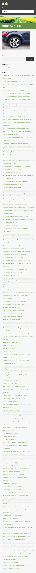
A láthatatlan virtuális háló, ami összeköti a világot (16, 93)
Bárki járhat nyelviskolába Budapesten (13, 310)
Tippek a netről (7, 542)
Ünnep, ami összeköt (8, 548)
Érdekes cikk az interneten (10, 345)
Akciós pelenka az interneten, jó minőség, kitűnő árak (17, 137)
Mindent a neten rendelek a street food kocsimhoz (16, 460)
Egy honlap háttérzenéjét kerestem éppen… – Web (16, 333)
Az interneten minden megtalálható (12, 245)
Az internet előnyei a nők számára (12, 169)
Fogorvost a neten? (8, 351)
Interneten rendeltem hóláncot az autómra (14, 419)
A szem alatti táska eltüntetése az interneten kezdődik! (18, 131)
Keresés (4, 56)
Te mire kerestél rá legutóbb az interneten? (14, 539)
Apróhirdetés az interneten (10, 140)
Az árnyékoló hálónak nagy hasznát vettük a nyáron (17, 143)
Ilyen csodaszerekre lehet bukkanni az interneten (16, 413)
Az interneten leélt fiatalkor (10, 237)
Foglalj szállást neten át (9, 348)
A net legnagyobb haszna (10, 108)
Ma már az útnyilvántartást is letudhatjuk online (15, 442)
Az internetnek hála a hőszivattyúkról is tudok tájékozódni (18, 292)
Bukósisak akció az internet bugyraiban (13, 328)
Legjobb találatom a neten (10, 436)
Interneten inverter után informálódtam (13, 416)
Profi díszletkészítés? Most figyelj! (12, 515)
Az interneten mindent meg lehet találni (13, 248)
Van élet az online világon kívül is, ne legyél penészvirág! (18, 551)
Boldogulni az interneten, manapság (12, 316)
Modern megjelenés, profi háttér (11, 471)
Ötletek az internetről (8, 504)
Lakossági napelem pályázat (10, 433)
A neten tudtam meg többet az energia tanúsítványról (17, 119)
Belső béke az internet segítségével (12, 313)
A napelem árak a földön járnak (11, 105)
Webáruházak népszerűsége (10, 562)
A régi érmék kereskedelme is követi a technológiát (16, 128)
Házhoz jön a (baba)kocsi (10, 383)
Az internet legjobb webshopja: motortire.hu (14, 190)
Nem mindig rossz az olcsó (10, 483)
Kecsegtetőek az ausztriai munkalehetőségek (15, 427)
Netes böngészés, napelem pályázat (13, 486)
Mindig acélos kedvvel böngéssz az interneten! (15, 463)
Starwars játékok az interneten (11, 518)
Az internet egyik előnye (9, 163)
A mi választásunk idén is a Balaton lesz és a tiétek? (17, 96)
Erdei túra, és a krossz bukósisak (12, 342)
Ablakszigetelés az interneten (11, 134)
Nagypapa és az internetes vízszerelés (13, 474)
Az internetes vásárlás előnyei (11, 275)
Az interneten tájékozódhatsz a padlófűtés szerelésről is (18, 251)
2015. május (6, 67)
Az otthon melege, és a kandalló (11, 307)
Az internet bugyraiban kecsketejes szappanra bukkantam (18, 160)
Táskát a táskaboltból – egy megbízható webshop (16, 536)
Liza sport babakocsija (9, 439)
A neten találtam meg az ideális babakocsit (14, 116)
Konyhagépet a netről (8, 430)
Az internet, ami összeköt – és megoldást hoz (15, 216)
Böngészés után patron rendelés (11, 319)
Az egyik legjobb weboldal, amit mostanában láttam (17, 146)
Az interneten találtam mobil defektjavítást (14, 254)
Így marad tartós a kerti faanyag (11, 410)
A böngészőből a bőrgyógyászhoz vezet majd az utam (17, 81)
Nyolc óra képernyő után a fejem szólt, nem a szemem (17, 492)
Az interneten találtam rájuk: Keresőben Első (15, 269)
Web (5, 3)
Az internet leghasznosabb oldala (12, 187)
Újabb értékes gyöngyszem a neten (12, 545)
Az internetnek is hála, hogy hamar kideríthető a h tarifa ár (18, 301)
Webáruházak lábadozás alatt (11, 559)
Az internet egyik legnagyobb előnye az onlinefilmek (17, 166)
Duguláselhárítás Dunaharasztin (11, 331)
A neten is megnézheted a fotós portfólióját (14, 111)
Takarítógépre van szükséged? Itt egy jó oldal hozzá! (17, 533)
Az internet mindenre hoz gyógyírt (12, 196)
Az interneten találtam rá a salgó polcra (13, 257)
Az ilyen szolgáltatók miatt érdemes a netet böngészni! (18, 152)
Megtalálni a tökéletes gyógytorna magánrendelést (16, 451)
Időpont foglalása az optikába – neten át (14, 401)
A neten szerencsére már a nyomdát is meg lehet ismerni (18, 113)
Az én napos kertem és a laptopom (12, 149)
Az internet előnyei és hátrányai (11, 172)
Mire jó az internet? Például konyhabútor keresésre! (17, 465)
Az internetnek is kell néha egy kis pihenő (14, 304)
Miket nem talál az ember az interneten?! (14, 454)
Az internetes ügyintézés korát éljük (12, 272)
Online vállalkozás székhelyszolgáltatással (14, 501)
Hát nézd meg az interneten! (10, 380)
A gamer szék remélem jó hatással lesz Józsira (16, 90)
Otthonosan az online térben (10, 507)
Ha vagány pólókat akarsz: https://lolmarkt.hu (15, 372)
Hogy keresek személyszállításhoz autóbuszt (15, 386)
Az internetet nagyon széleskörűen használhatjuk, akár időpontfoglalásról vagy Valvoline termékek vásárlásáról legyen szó (18, 281)
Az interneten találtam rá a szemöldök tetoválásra (16, 260)
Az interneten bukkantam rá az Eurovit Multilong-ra (16, 234)
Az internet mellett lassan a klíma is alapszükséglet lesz (18, 193)
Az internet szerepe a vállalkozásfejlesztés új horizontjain (18, 207)
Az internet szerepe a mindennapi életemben (15, 204)
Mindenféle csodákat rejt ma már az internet (15, 457)
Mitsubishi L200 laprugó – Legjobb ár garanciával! (16, 468)
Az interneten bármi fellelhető (11, 225)
